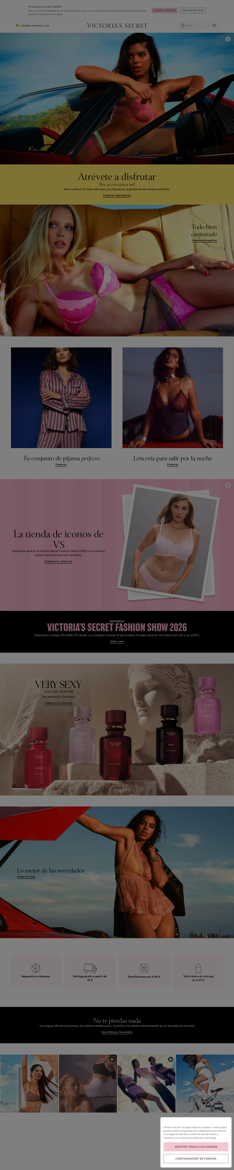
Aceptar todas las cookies (196, 1146)
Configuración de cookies (196, 1158)
